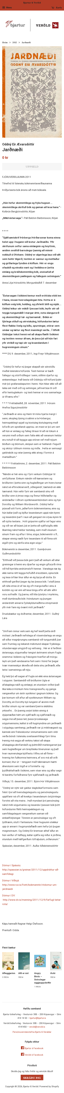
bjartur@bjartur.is (38, 1018)
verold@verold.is (37, 1027)
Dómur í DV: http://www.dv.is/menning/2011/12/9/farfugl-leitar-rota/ (31, 900)
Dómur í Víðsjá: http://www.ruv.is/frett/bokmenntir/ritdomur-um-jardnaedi (29, 885)
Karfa (58, 7)
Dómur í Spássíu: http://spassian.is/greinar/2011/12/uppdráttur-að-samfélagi (30, 869)
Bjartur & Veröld (30, 1086)
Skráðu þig (32, 1077)
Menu (9, 7)
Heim (5, 42)
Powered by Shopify (49, 1086)
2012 (15, 42)
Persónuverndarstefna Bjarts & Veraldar (32, 1032)
